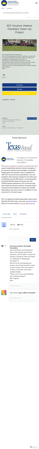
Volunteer (19, 85)
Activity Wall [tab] (6, 214)
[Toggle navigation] (36, 3)
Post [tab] (13, 225)
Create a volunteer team (19, 93)
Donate (19, 89)
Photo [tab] (21, 225)
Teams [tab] (15, 214)
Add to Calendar (32, 118)
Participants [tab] (23, 214)
